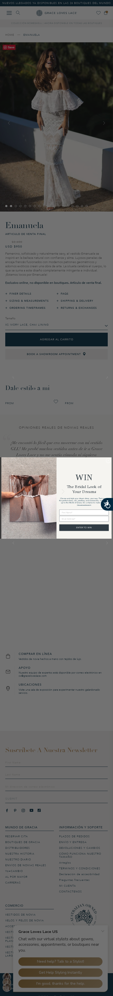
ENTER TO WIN (84, 527)
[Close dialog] (108, 461)
